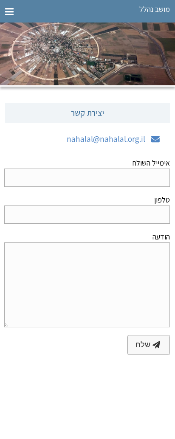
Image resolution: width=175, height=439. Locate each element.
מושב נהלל (154, 9)
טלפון (161, 200)
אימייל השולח (151, 163)
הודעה (160, 237)
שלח (143, 345)
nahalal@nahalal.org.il (106, 138)
